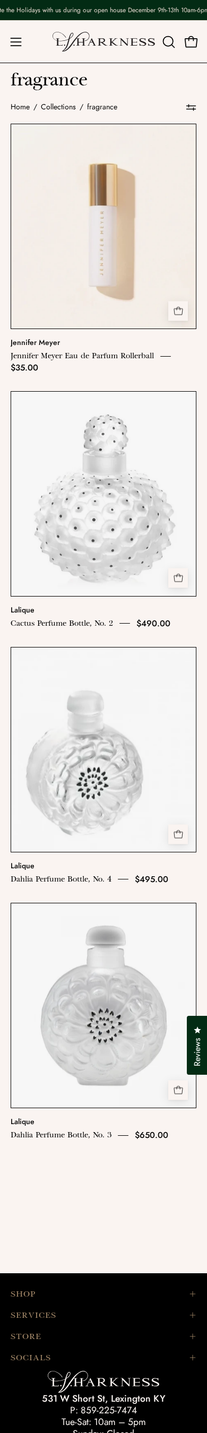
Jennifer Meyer (35, 342)
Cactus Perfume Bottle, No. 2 (62, 623)
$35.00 (24, 367)
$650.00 (151, 1135)
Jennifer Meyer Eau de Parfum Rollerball (82, 356)
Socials (31, 1357)
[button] (167, 41)
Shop (23, 1294)
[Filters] (191, 107)
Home (20, 106)
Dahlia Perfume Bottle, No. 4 (61, 879)
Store (26, 1336)
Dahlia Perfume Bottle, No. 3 (61, 1135)
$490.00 (153, 623)
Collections (58, 106)
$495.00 (151, 879)
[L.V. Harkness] (104, 42)
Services (33, 1315)
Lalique (22, 610)
